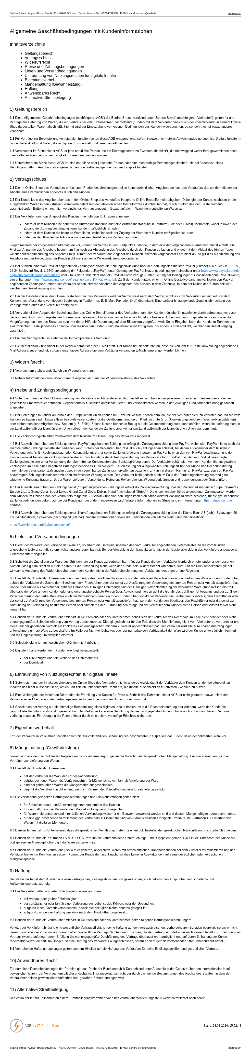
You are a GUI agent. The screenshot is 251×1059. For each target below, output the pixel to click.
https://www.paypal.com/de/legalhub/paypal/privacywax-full (74, 279)
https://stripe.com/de (217, 500)
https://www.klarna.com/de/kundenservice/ (40, 525)
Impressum (234, 13)
